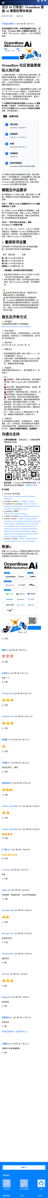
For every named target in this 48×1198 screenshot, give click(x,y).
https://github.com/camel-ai (29, 516)
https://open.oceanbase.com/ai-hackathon (16, 326)
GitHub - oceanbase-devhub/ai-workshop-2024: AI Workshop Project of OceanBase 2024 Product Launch (22, 506)
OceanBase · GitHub (27, 501)
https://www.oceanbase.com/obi (15, 514)
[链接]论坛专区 (31, 485)
